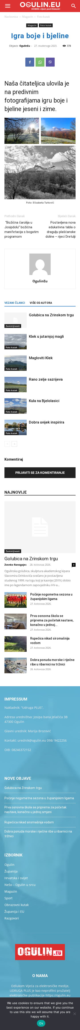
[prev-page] (7, 444)
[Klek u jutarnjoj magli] (15, 341)
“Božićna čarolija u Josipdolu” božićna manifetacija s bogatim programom (21, 229)
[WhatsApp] (40, 62)
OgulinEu (24, 45)
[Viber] (50, 62)
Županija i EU (14, 911)
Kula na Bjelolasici (44, 401)
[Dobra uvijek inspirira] (15, 427)
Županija (11, 871)
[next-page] (14, 444)
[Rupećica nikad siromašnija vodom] (15, 644)
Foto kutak (43, 17)
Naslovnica (11, 17)
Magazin (27, 17)
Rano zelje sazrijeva (46, 379)
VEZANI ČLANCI (14, 302)
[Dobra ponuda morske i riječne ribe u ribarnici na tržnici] (15, 665)
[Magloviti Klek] (15, 363)
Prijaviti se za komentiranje (40, 472)
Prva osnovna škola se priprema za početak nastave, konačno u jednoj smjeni (35, 810)
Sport (8, 898)
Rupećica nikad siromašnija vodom (29, 822)
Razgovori (11, 918)
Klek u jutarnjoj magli (46, 336)
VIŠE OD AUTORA (41, 302)
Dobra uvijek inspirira (46, 422)
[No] (74, 1013)
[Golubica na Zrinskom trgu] (15, 320)
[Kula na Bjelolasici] (15, 406)
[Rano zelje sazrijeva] (15, 384)
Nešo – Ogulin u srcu (20, 885)
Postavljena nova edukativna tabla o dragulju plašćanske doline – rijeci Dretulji (61, 229)
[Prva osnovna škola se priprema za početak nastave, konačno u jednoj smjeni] (15, 621)
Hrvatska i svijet (16, 878)
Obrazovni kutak (16, 905)
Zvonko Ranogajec (15, 564)
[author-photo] (40, 275)
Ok (41, 1023)
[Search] (74, 6)
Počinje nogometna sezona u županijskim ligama (39, 798)
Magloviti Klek (41, 358)
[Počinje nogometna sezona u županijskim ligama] (15, 600)
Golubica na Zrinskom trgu (51, 315)
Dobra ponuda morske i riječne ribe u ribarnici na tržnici (38, 834)
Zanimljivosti (13, 325)
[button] (7, 6)
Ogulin (9, 864)
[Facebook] (29, 62)
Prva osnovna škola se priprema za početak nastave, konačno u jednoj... (51, 620)
